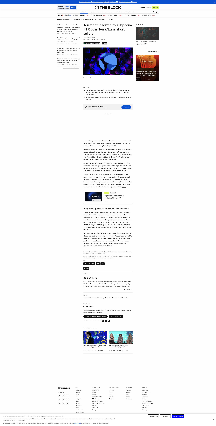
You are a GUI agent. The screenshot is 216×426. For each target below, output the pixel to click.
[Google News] (63, 403)
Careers (144, 394)
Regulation (79, 405)
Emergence (129, 399)
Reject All (165, 416)
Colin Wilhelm (90, 38)
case (124, 187)
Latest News (79, 390)
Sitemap (144, 410)
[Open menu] (156, 12)
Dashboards (95, 390)
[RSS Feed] (67, 403)
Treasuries (95, 407)
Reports (111, 392)
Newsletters (129, 392)
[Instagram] (67, 395)
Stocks (94, 405)
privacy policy (77, 423)
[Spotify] (59, 403)
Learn (110, 394)
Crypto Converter (97, 396)
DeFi (77, 396)
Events (127, 394)
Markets (78, 403)
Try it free (155, 7)
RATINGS (140, 24)
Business (78, 392)
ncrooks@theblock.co (122, 298)
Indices (94, 394)
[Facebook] (59, 399)
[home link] (108, 7)
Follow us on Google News (95, 316)
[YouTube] (67, 399)
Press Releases (80, 412)
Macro (77, 401)
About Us (145, 390)
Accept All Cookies (178, 416)
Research (111, 390)
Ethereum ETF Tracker (98, 403)
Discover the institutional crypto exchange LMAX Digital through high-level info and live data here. (108, 2)
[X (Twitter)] (59, 395)
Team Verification (147, 401)
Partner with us (116, 316)
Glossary (111, 396)
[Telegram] (63, 399)
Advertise (145, 396)
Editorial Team (146, 392)
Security (144, 407)
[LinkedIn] (63, 395)
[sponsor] (147, 61)
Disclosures (145, 405)
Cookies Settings (153, 416)
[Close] (213, 419)
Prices (94, 392)
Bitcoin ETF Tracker (97, 401)
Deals (77, 394)
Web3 (77, 407)
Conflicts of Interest (147, 403)
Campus (111, 399)
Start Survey (126, 107)
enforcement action (123, 152)
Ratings (94, 410)
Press (144, 399)
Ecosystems (79, 399)
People (128, 396)
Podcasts (128, 390)
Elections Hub (79, 410)
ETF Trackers (95, 399)
